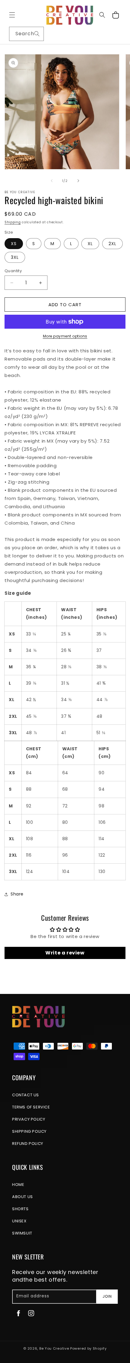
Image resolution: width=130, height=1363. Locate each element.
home (18, 1184)
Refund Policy (27, 1143)
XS (14, 244)
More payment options (65, 336)
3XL (15, 257)
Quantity (13, 271)
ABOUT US (22, 1197)
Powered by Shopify (88, 1348)
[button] (12, 15)
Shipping (13, 222)
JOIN (107, 1296)
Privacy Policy (28, 1119)
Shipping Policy (29, 1131)
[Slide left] (51, 180)
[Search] (37, 33)
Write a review (64, 952)
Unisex (19, 1221)
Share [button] (17, 894)
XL (90, 244)
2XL (112, 244)
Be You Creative (54, 1348)
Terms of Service (31, 1107)
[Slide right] (78, 180)
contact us (25, 1095)
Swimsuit (22, 1233)
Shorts (20, 1209)
